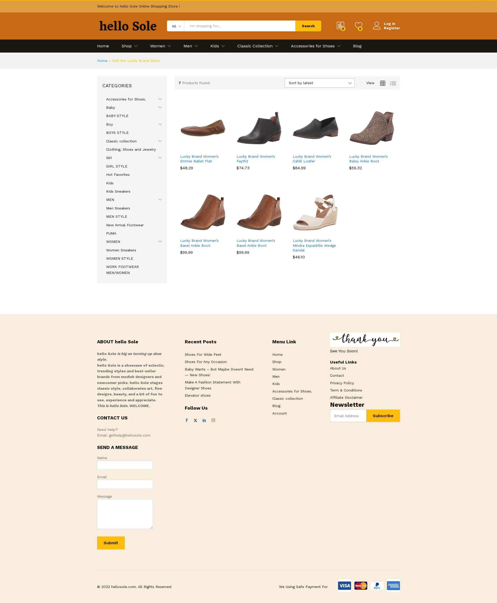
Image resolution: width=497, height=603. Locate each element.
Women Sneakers (121, 250)
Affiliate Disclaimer (346, 397)
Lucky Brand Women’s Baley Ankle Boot (368, 158)
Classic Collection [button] (255, 46)
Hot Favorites (118, 174)
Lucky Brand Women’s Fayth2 (256, 158)
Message (104, 496)
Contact (337, 375)
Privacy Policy (342, 383)
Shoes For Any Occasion (206, 362)
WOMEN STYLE (119, 258)
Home (103, 46)
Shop (276, 362)
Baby (110, 107)
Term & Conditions (346, 390)
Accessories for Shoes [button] (313, 46)
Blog (357, 46)
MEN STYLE (116, 216)
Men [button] (188, 46)
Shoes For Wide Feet (203, 354)
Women (279, 369)
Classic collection (121, 141)
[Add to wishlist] (208, 147)
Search (308, 26)
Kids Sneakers (118, 191)
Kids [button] (214, 46)
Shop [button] (127, 46)
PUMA (111, 233)
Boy (109, 124)
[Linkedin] (204, 420)
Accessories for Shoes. (126, 99)
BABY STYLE (117, 116)
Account (279, 413)
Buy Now (185, 149)
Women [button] (157, 46)
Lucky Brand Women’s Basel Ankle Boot (199, 242)
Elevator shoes (198, 395)
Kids (110, 183)
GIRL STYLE (116, 166)
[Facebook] (186, 420)
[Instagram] (213, 420)
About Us (338, 368)
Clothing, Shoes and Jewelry (131, 149)
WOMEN (113, 241)
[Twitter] (195, 420)
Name (102, 458)
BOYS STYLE (117, 132)
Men (276, 376)
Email (102, 477)
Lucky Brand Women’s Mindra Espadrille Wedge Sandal (314, 245)
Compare (220, 147)
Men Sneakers (118, 208)
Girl (109, 158)
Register (392, 28)
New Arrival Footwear (125, 225)
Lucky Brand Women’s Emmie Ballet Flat (199, 158)
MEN (110, 200)
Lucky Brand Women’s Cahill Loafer (312, 158)
